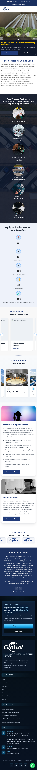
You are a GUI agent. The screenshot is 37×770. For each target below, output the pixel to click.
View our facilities (12, 472)
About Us (4, 683)
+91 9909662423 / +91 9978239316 (19, 1)
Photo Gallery (6, 696)
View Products (10, 53)
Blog (3, 693)
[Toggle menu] (34, 9)
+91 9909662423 (12, 748)
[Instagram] (21, 765)
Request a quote (18, 626)
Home (3, 679)
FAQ (3, 689)
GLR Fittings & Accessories (9, 715)
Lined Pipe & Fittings (8, 709)
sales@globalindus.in (19, 4)
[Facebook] (16, 765)
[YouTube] (25, 765)
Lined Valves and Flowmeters (10, 712)
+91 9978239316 (23, 748)
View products (18, 631)
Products (4, 686)
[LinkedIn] (11, 765)
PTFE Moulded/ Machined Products (12, 719)
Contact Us (5, 699)
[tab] (17, 39)
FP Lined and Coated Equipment (11, 722)
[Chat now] (32, 765)
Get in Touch (27, 53)
